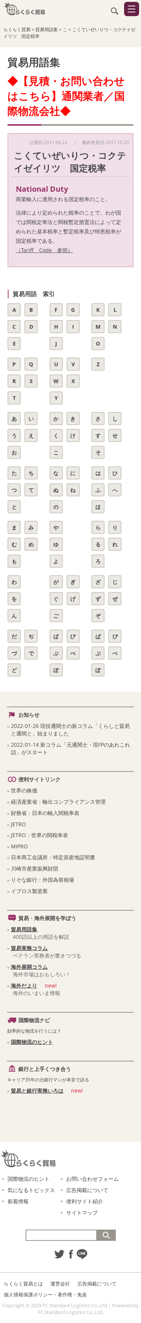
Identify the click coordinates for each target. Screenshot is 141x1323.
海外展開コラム (29, 966)
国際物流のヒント (32, 1041)
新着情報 (18, 1201)
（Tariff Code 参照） (44, 250)
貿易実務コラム (29, 948)
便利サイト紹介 (84, 1201)
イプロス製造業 (29, 891)
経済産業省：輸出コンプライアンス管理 (58, 801)
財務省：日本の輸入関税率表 (45, 812)
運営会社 (60, 1283)
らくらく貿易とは (23, 1283)
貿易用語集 (24, 929)
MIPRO (19, 846)
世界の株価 (24, 790)
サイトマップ (82, 1212)
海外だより (24, 985)
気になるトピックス (31, 1190)
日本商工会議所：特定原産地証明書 (53, 857)
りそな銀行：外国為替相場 (42, 879)
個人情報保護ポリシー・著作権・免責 (45, 1294)
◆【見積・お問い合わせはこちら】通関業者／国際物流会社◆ (66, 96)
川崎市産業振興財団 (34, 868)
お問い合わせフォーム (92, 1178)
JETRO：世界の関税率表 (39, 835)
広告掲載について (87, 1190)
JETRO (18, 824)
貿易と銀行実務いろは (37, 1090)
